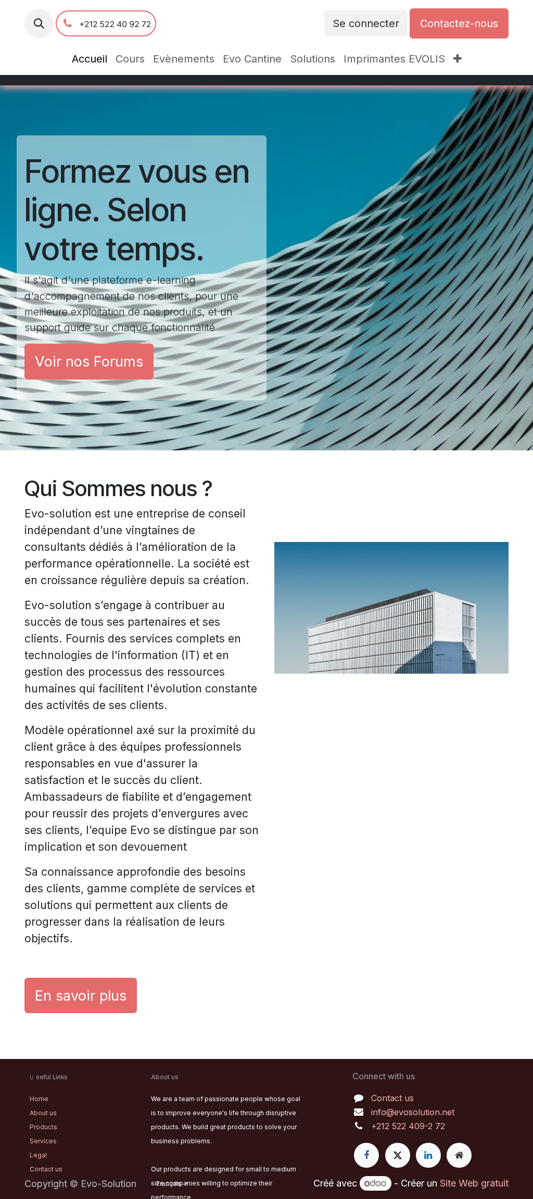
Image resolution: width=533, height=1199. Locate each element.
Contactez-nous (459, 23)
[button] (39, 23)
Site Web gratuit (474, 1183)
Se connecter (366, 23)
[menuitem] (89, 59)
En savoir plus (80, 995)
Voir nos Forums (89, 361)
